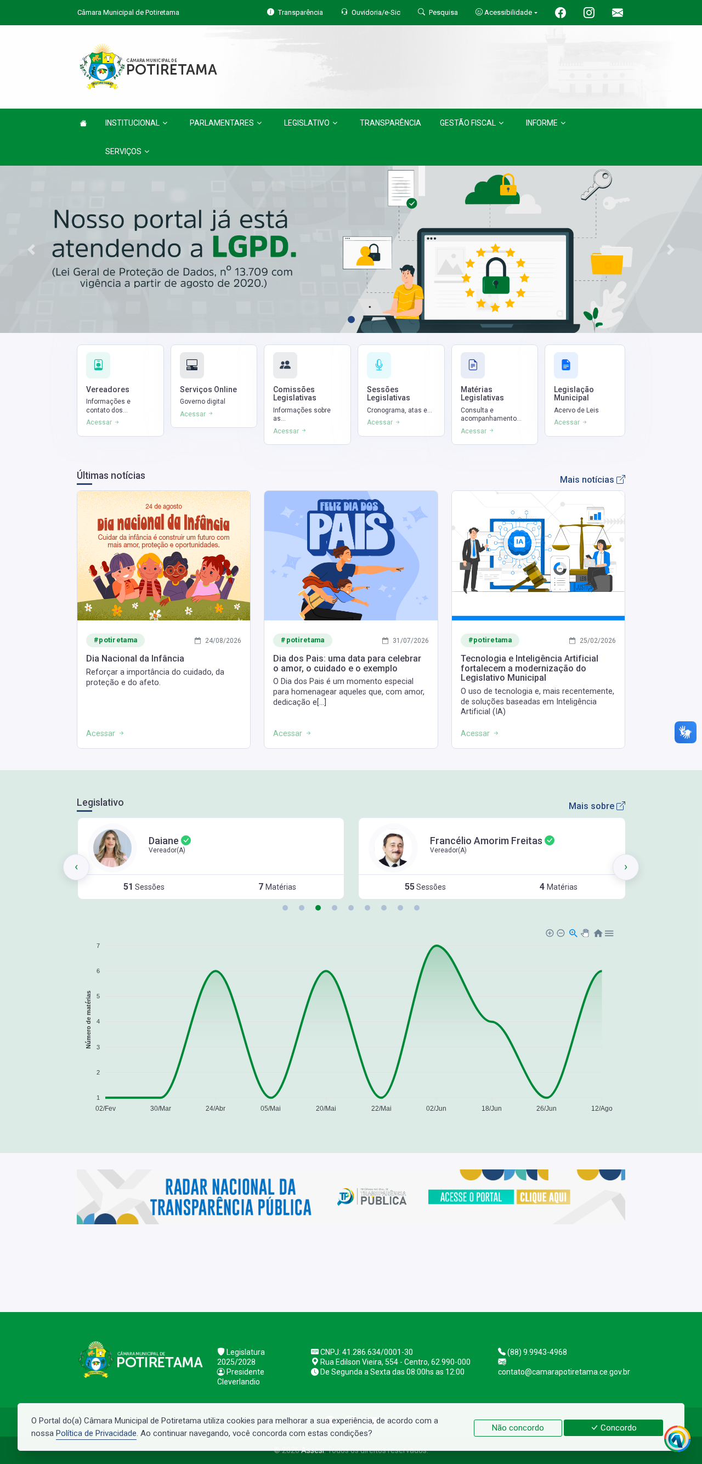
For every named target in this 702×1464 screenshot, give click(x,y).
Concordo (617, 1428)
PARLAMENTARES (222, 122)
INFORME (542, 122)
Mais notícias (588, 479)
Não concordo (518, 1428)
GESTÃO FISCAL (468, 122)
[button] (285, 908)
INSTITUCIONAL (132, 122)
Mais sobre (592, 806)
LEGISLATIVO (307, 122)
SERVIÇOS (123, 151)
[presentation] (76, 867)
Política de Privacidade (96, 1433)
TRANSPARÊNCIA (390, 122)
